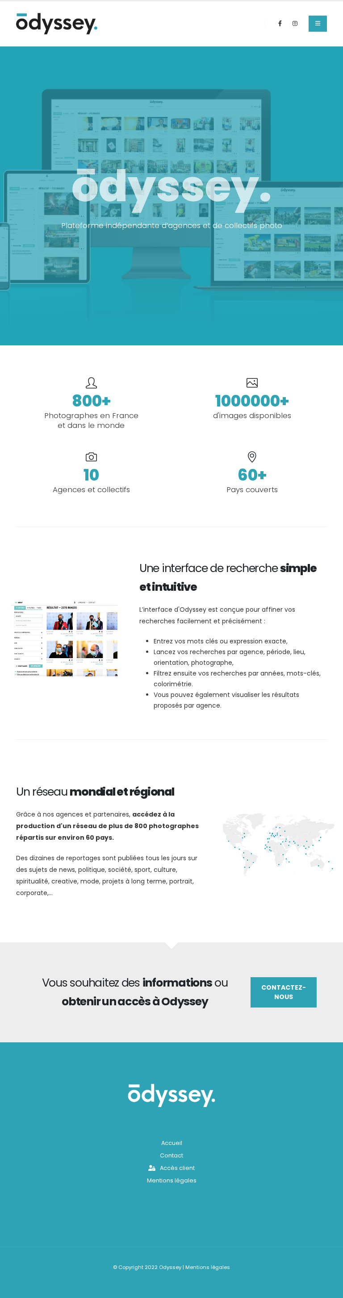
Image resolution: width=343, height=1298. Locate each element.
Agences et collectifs (91, 489)
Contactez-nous (283, 992)
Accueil (171, 1143)
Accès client (177, 1168)
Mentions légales (172, 1180)
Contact (171, 1155)
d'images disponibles (252, 415)
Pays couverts (252, 489)
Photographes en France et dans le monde (91, 420)
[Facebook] (280, 23)
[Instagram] (295, 23)
